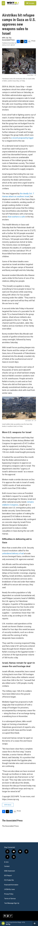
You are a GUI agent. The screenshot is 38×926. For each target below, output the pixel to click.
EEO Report (8, 875)
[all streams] (35, 923)
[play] (3, 923)
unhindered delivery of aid (13, 553)
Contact (7, 866)
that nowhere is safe (16, 217)
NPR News (7, 805)
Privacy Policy (8, 894)
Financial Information (11, 885)
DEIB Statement (9, 871)
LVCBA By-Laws (9, 889)
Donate (31, 3)
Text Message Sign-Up (11, 903)
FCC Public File (9, 880)
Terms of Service (10, 898)
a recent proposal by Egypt (22, 138)
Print (33, 41)
